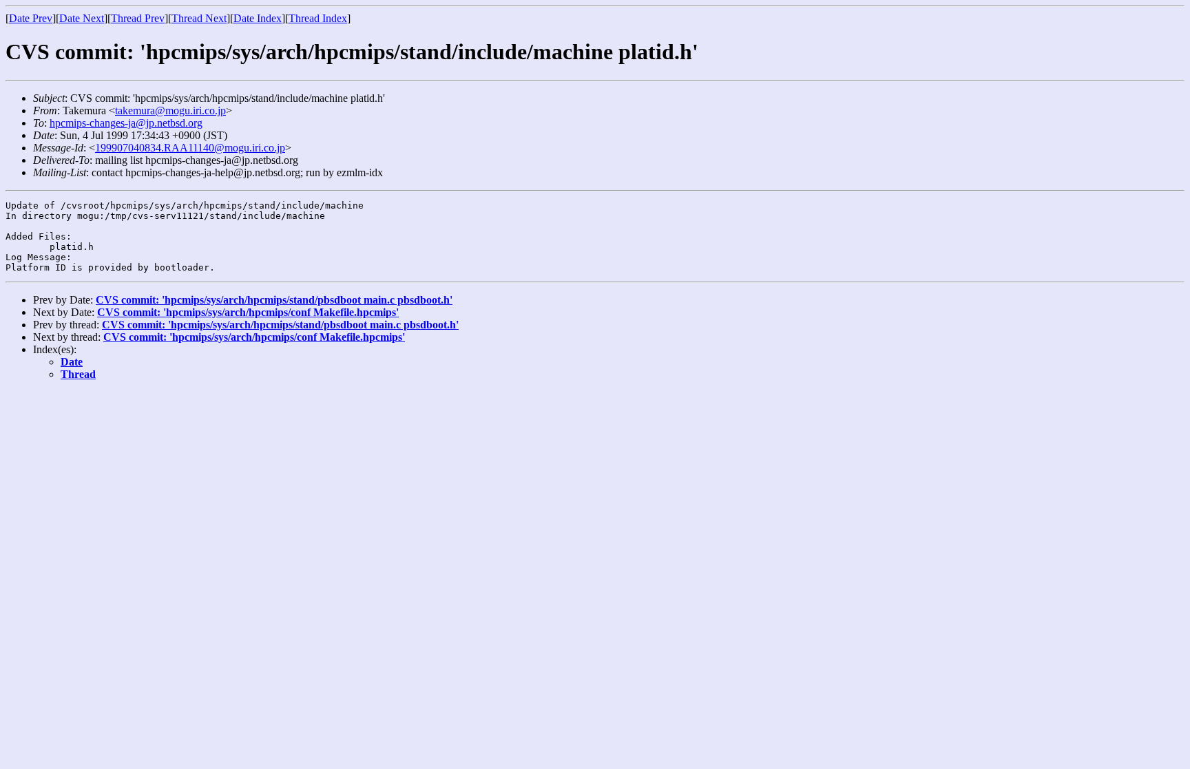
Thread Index (318, 18)
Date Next (81, 18)
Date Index (257, 18)
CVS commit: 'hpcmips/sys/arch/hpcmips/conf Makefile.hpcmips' (248, 312)
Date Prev (30, 18)
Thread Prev (138, 18)
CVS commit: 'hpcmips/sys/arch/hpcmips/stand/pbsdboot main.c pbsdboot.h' (274, 300)
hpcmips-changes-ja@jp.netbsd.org (126, 123)
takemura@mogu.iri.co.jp (170, 110)
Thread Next (199, 18)
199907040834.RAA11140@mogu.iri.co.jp (190, 148)
